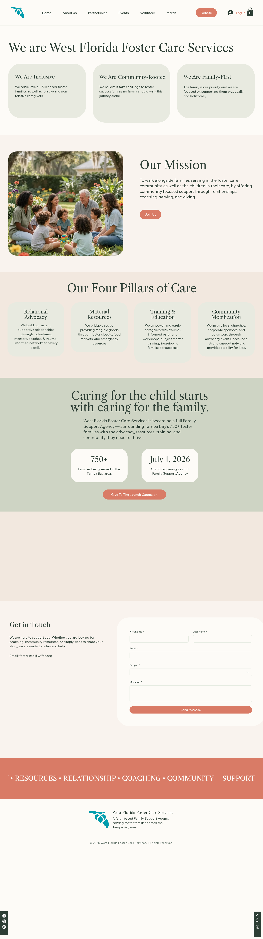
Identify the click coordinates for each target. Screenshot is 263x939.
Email (134, 648)
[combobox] (191, 672)
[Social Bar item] (4, 916)
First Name (137, 631)
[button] (250, 12)
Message (136, 682)
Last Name (200, 631)
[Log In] (230, 13)
